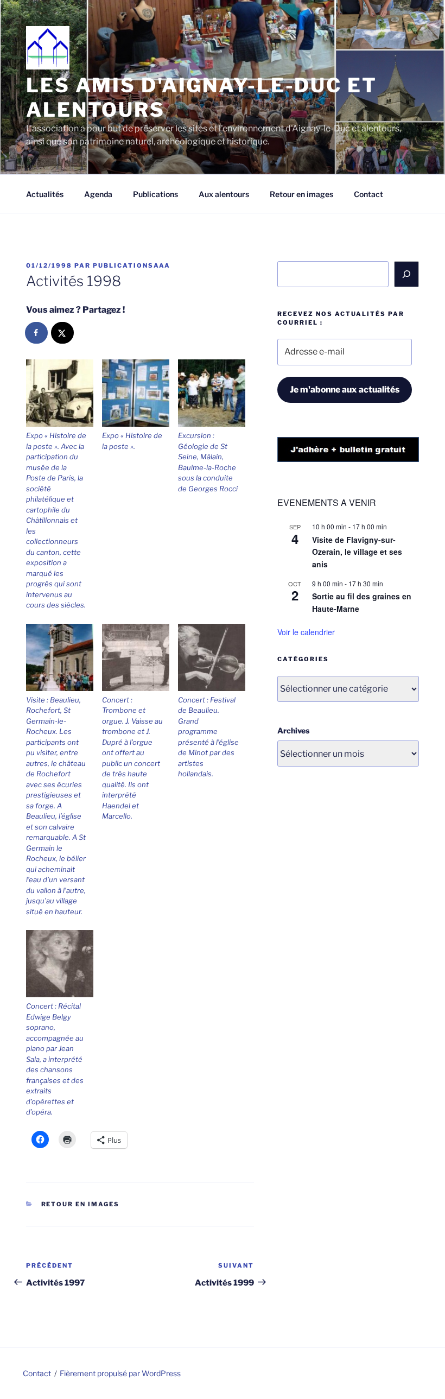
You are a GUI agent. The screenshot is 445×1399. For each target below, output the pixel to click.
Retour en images (301, 194)
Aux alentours (224, 194)
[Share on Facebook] (37, 333)
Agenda (98, 194)
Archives (293, 730)
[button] (64, 484)
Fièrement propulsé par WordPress (120, 1373)
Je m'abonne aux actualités (344, 389)
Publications (155, 194)
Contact (368, 194)
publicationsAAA (131, 265)
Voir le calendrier (306, 631)
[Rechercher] (406, 274)
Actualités (44, 194)
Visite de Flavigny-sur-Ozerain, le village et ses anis (357, 551)
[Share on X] (63, 333)
